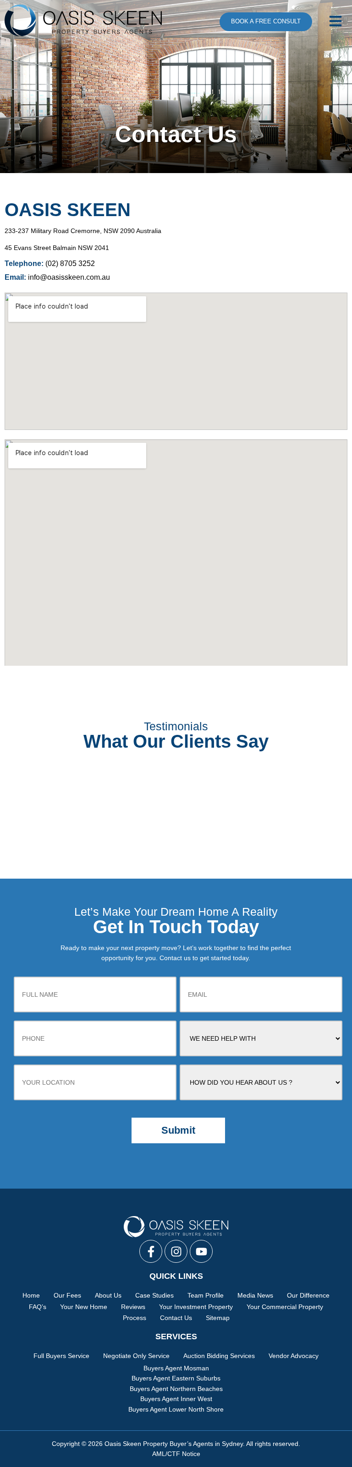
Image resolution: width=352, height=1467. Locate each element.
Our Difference (308, 1295)
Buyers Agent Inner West (176, 1398)
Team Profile (205, 1295)
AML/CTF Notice (176, 1453)
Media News (255, 1295)
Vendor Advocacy (294, 1355)
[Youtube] (201, 1251)
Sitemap (218, 1317)
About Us (108, 1295)
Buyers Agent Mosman (176, 1368)
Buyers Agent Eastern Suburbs (176, 1378)
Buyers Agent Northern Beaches (176, 1388)
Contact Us (176, 1317)
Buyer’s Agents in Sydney (206, 1443)
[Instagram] (176, 1251)
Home (31, 1295)
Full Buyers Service (61, 1355)
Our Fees (67, 1295)
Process (134, 1317)
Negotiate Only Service (136, 1355)
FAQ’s (37, 1306)
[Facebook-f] (150, 1251)
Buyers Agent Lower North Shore (176, 1409)
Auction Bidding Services (219, 1355)
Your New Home (83, 1306)
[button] (334, 21)
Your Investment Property (196, 1306)
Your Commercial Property (285, 1306)
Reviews (133, 1306)
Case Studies (154, 1295)
